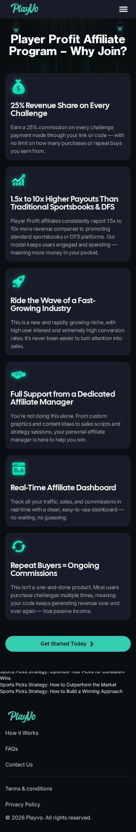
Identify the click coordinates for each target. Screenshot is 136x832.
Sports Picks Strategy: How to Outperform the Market (58, 684)
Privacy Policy (22, 804)
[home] (24, 9)
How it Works (21, 733)
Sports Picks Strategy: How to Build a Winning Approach (61, 691)
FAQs (11, 748)
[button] (123, 9)
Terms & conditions (28, 788)
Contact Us (19, 764)
